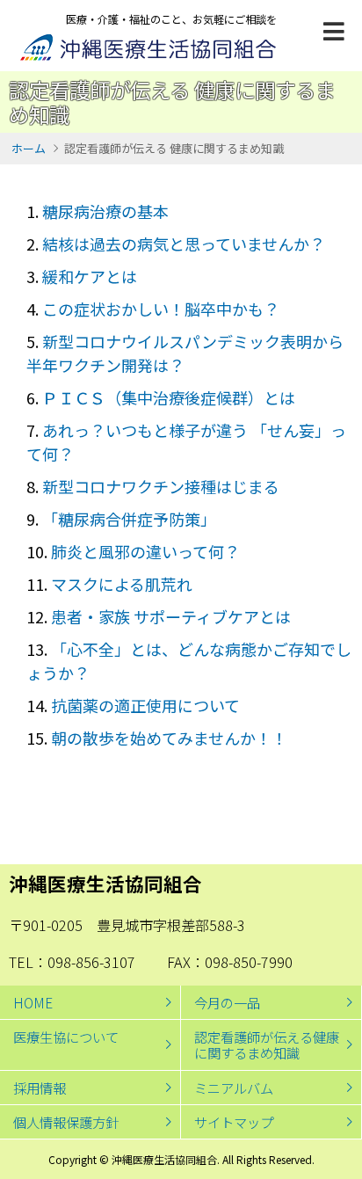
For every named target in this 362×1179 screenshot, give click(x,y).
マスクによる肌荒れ (121, 583)
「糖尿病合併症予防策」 (129, 518)
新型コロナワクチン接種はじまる (160, 486)
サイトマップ (233, 1122)
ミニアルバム (233, 1087)
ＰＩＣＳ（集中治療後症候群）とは (168, 397)
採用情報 (39, 1087)
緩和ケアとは (89, 276)
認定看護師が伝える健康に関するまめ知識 (266, 1044)
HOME (33, 1002)
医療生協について (66, 1036)
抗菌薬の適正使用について (145, 705)
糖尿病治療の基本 (105, 211)
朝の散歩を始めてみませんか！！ (169, 737)
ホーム (28, 148)
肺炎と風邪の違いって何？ (145, 551)
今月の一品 (227, 1002)
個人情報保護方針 (66, 1122)
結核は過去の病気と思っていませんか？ (183, 243)
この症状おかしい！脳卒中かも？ (160, 308)
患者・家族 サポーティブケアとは (171, 616)
